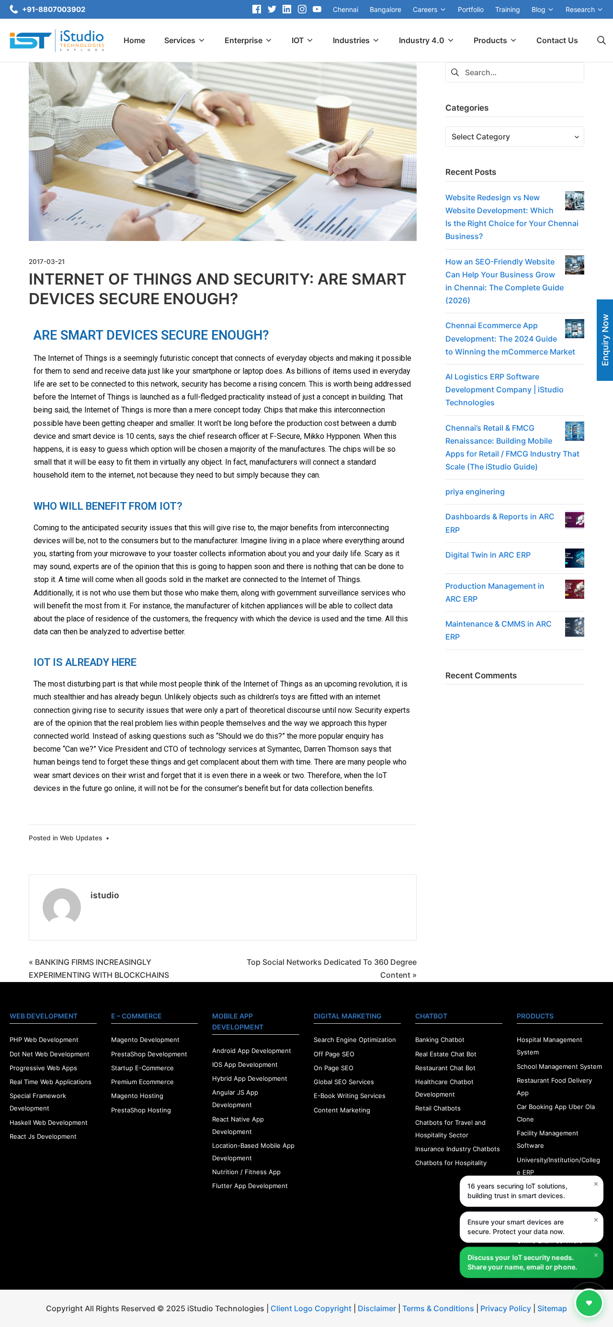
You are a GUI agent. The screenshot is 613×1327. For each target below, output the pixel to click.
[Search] (601, 40)
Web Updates (81, 838)
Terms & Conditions (438, 1308)
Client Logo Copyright (312, 1308)
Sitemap (552, 1308)
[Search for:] (514, 71)
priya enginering (475, 491)
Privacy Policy (505, 1308)
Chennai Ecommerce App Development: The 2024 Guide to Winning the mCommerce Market (510, 338)
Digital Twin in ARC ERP (488, 555)
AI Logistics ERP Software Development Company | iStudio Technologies (504, 389)
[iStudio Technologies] (57, 40)
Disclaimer (377, 1308)
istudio (105, 895)
